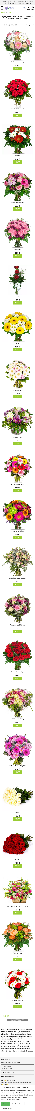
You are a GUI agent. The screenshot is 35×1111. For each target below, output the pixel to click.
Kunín (10, 12)
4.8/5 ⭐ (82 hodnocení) (8, 1080)
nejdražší (31, 25)
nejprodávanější (13, 25)
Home (3, 12)
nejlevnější (23, 25)
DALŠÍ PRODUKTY (17, 1020)
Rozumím (5, 1104)
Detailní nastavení (17, 1104)
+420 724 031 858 (8, 1072)
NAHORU (6, 1016)
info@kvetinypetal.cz (9, 1076)
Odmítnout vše (7, 1108)
